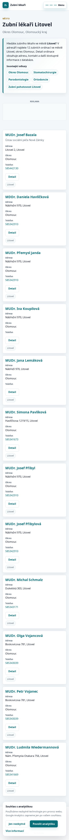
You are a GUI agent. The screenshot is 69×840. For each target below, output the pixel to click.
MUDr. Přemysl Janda (23, 253)
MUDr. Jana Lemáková (24, 360)
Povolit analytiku (44, 824)
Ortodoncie (41, 79)
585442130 (11, 168)
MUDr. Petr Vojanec (21, 691)
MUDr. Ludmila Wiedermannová (32, 747)
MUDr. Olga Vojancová (24, 635)
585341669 (11, 774)
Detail (12, 177)
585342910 (11, 224)
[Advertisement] (35, 111)
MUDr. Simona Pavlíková (25, 412)
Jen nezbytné (17, 824)
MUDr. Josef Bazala (21, 135)
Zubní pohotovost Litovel (25, 87)
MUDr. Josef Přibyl (20, 468)
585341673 (11, 439)
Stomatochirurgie (45, 72)
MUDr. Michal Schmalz (24, 580)
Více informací (15, 831)
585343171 (11, 607)
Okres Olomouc (18, 72)
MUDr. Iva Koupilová (22, 308)
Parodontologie (18, 79)
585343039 (11, 663)
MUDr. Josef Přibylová (23, 524)
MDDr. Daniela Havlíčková (27, 197)
